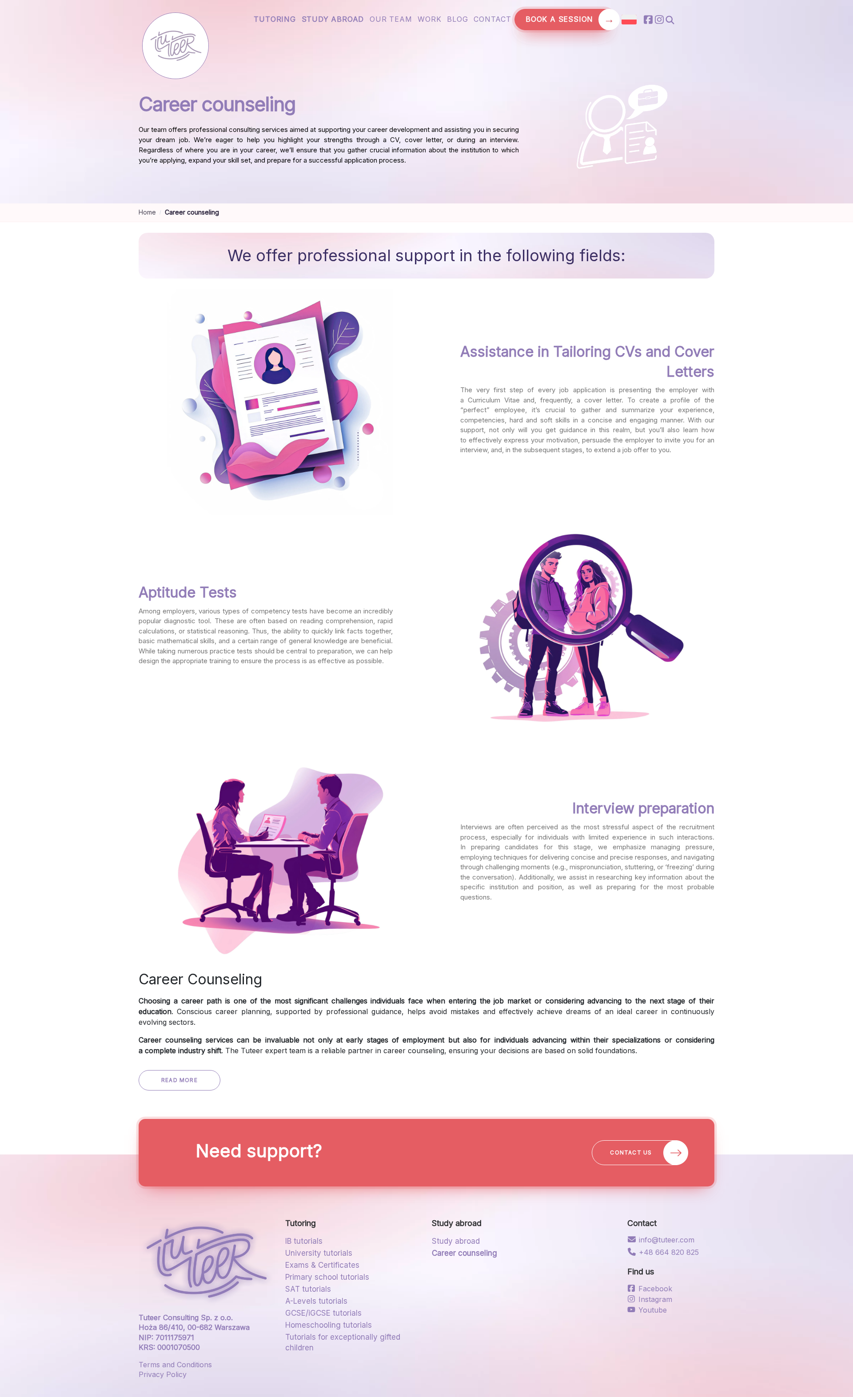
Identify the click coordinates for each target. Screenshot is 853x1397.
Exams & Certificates (322, 1265)
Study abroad (333, 19)
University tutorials (318, 1253)
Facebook (655, 1288)
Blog (457, 19)
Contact (492, 19)
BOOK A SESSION (564, 19)
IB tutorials (304, 1241)
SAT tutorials (308, 1289)
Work (429, 19)
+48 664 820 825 (669, 1252)
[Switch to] (629, 19)
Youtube (652, 1309)
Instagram (655, 1299)
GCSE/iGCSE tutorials (323, 1313)
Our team (391, 19)
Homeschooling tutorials (328, 1325)
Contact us (634, 1152)
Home (147, 212)
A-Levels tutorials (316, 1301)
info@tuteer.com (666, 1239)
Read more (179, 1080)
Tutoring (274, 19)
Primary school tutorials (327, 1277)
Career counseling (464, 1253)
